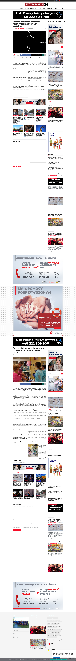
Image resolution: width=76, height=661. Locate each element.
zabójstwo (49, 635)
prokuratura (58, 629)
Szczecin (26, 115)
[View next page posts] (20, 82)
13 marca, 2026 (60, 235)
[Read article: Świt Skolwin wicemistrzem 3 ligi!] (21, 622)
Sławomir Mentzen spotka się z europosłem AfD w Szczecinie (18, 498)
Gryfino (58, 620)
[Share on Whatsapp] (43, 55)
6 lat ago (27, 28)
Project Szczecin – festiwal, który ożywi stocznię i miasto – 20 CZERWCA (55, 103)
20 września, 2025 (27, 486)
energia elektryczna (50, 620)
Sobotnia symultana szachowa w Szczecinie (19, 77)
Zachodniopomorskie (54, 635)
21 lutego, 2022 (60, 175)
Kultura (49, 101)
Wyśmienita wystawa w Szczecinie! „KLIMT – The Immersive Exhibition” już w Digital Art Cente (38, 648)
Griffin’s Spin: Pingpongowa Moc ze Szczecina (28, 498)
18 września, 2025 (38, 487)
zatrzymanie (59, 635)
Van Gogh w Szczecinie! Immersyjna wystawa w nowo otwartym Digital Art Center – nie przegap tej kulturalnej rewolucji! (19, 441)
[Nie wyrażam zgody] (74, 659)
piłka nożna (56, 624)
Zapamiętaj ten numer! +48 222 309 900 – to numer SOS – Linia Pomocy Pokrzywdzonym (55, 173)
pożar (54, 629)
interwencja (49, 621)
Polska (38, 131)
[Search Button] (62, 8)
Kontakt (35, 0)
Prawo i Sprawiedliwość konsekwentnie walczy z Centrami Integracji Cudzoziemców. (20, 79)
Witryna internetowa (33, 523)
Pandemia (52, 624)
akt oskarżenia (49, 617)
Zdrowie (26, 0)
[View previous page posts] (19, 82)
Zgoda (51, 659)
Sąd (58, 632)
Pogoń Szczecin (50, 626)
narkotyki (49, 624)
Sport (24, 0)
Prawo (28, 0)
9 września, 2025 (27, 499)
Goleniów (55, 620)
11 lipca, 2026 (15, 486)
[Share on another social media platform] (45, 55)
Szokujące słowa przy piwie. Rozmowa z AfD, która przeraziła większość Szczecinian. (20, 438)
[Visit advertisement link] (38, 16)
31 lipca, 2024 (38, 136)
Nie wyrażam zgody (56, 659)
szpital (23, 462)
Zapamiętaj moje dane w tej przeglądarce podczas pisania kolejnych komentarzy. (26, 527)
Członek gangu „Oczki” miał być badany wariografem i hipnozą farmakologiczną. (29, 134)
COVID (53, 617)
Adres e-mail (15, 523)
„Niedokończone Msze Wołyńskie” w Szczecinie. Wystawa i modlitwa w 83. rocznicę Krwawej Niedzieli (55, 85)
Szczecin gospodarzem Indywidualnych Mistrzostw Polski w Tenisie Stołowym (55, 121)
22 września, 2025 (15, 123)
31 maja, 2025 (38, 121)
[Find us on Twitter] (58, 1)
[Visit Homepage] (38, 4)
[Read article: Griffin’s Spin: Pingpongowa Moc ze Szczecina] (29, 493)
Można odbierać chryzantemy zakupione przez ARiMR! (22, 637)
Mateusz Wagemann (57, 623)
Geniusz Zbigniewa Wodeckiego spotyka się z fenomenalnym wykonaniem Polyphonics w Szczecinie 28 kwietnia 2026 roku (55, 168)
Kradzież (52, 623)
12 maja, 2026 (59, 216)
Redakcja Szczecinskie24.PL (20, 28)
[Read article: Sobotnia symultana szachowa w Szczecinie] (29, 112)
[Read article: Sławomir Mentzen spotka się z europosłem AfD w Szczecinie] (18, 493)
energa (56, 618)
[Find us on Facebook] (56, 1)
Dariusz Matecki (50, 618)
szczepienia (52, 632)
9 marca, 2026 (32, 649)
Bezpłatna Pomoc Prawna (52, 178)
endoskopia (16, 462)
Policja (26, 131)
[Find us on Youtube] (59, 1)
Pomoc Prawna (31, 0)
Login (62, 0)
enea (53, 618)
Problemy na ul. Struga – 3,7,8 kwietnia (17, 134)
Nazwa (14, 155)
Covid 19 (57, 617)
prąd (61, 629)
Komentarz (15, 144)
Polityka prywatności (64, 659)
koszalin (49, 623)
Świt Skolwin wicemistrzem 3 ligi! (19, 629)
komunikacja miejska (54, 621)
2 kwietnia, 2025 (15, 135)
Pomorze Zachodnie (50, 629)
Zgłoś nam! (14, 0)
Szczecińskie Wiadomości (19, 0)
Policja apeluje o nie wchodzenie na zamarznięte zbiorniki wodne (22, 633)
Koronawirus (59, 621)
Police (53, 626)
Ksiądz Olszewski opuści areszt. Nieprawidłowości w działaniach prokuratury (40, 134)
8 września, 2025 (27, 119)
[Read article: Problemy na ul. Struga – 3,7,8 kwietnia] (18, 128)
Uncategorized (31, 28)
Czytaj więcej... (51, 190)
